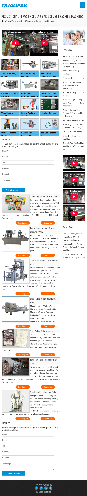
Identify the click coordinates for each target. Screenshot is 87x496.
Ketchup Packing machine (73, 120)
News (9, 21)
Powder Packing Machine (73, 132)
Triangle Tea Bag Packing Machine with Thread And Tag (73, 146)
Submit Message (13, 190)
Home (4, 21)
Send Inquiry (23, 223)
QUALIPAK (48, 484)
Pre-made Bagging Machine (74, 78)
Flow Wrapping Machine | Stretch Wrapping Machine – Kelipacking (74, 63)
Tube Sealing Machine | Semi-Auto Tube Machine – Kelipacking (74, 103)
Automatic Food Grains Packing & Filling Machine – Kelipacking (74, 113)
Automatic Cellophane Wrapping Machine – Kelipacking (72, 85)
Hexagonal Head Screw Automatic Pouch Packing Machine (73, 247)
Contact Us (48, 223)
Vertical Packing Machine (73, 56)
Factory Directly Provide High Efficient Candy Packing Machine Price (73, 237)
